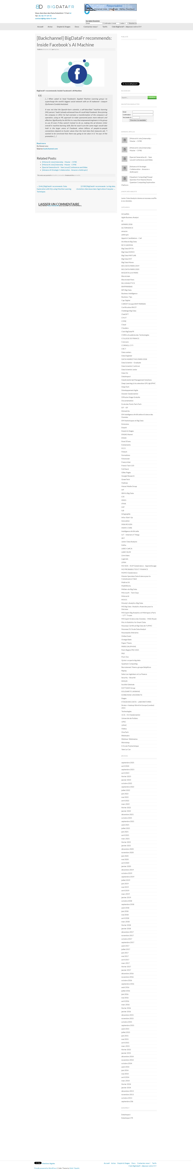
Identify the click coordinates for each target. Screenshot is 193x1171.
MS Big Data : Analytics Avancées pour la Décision (137, 607)
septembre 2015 (127, 1025)
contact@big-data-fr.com (45, 18)
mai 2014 (125, 1074)
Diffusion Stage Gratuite (130, 397)
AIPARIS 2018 (126, 224)
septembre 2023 (127, 769)
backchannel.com (50, 149)
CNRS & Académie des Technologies (135, 335)
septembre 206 (127, 1101)
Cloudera (124, 328)
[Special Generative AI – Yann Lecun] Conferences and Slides (141, 158)
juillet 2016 (125, 991)
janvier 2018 (126, 928)
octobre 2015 (126, 1022)
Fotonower (125, 459)
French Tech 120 (127, 465)
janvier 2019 (126, 897)
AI (122, 221)
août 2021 (125, 825)
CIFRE (123, 321)
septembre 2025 (127, 762)
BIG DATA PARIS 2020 (130, 269)
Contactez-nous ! (143, 1163)
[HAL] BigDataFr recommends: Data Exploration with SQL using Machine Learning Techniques (54, 189)
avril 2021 (125, 835)
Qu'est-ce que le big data (130, 660)
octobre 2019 (126, 873)
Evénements (126, 445)
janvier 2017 (126, 970)
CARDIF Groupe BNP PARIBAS (133, 304)
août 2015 (125, 1029)
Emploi (124, 427)
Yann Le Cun (126, 749)
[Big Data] (59, 6)
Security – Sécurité (128, 677)
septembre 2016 (127, 984)
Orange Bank (126, 639)
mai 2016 (125, 998)
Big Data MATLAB (128, 255)
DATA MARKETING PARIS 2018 (134, 359)
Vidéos (124, 729)
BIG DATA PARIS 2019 (130, 266)
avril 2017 (125, 960)
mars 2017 (125, 963)
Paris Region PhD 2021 (130, 650)
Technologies (126, 711)
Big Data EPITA (127, 248)
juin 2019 (124, 883)
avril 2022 (125, 800)
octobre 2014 (126, 1063)
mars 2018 (125, 921)
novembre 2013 (127, 1094)
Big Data (56, 49)
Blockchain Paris (127, 280)
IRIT (123, 538)
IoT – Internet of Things (130, 535)
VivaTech (125, 732)
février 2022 (126, 807)
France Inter (126, 462)
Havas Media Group (129, 486)
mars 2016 (125, 1004)
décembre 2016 (127, 973)
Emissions (125, 424)
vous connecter (53, 205)
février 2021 (126, 842)
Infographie (125, 514)
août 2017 (125, 946)
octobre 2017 (126, 939)
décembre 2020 (127, 849)
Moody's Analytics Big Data (132, 603)
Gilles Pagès (126, 472)
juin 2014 (124, 1070)
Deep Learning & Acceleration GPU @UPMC (138, 383)
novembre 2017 (127, 935)
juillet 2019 (125, 880)
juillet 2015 (125, 1032)
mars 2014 (125, 1081)
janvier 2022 (126, 811)
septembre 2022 (127, 787)
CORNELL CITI (127, 345)
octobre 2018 (126, 901)
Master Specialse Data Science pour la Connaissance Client (135, 577)
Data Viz (124, 373)
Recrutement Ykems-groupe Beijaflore (136, 667)
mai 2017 (125, 956)
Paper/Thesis (126, 643)
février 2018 (126, 925)
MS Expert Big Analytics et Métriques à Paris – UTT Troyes (138, 614)
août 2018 (125, 908)
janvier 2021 (126, 845)
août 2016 (125, 987)
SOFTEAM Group (128, 688)
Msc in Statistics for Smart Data (133, 622)
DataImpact (126, 376)
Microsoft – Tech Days (130, 593)
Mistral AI (125, 596)
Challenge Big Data (128, 311)
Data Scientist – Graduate (131, 362)
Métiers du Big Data (129, 589)
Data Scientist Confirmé (130, 366)
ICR (122, 497)
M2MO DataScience (129, 573)
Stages (124, 698)
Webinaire (125, 735)
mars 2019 (125, 894)
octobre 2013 (126, 1098)
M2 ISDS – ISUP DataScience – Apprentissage (138, 566)
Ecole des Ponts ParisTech (131, 404)
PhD (123, 653)
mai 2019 (125, 887)
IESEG (123, 500)
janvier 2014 (126, 1087)
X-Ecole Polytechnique (130, 746)
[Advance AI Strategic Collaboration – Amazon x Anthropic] (140, 169)
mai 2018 (125, 915)
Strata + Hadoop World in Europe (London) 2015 (137, 706)
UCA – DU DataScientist (130, 715)
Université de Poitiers (129, 718)
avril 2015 (125, 1043)
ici (70, 13)
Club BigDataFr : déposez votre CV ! (142, 1166)
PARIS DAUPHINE (128, 646)
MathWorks (126, 586)
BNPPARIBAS (126, 286)
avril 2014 (125, 1077)
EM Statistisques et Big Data (132, 420)
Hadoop (124, 483)
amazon (124, 231)
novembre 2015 (127, 1018)
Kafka (123, 545)
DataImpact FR (127, 1118)
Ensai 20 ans (126, 441)
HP (122, 490)
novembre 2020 (127, 852)
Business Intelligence (129, 293)
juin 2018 (124, 911)
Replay (124, 671)
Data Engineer (126, 356)
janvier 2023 (126, 780)
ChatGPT (125, 314)
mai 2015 (125, 1039)
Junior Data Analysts (129, 541)
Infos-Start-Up (127, 517)
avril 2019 (125, 890)
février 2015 (126, 1049)
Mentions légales (48, 1163)
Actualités (55, 175)
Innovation (61, 175)
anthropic (125, 235)
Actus (50, 27)
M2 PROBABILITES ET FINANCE (134, 569)
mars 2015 (125, 1046)
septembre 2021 (127, 821)
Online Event (126, 636)
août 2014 (125, 1067)
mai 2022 (125, 797)
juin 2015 (124, 1036)
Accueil (40, 27)
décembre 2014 (127, 1056)
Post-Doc (125, 657)
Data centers (126, 352)
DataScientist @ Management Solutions (136, 380)
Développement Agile (129, 390)
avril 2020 (125, 863)
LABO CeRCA (126, 548)
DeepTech (125, 387)
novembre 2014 (127, 1060)
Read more (41, 143)
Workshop (125, 742)
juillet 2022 (125, 790)
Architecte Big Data (129, 241)
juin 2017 (124, 953)
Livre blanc (125, 555)
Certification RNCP (128, 307)
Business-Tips (126, 297)
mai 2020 (125, 859)
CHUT (124, 318)
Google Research (127, 476)
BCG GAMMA (127, 245)
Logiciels (124, 559)
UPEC (123, 722)
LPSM (123, 562)
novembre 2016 (127, 977)
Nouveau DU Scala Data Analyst (133, 629)
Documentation (127, 401)
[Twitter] (87, 14)
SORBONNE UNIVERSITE (131, 695)
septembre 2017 (127, 942)
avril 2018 (125, 918)
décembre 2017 (127, 932)
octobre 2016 (126, 980)
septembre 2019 (127, 877)
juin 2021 (124, 832)
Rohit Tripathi (74, 1168)
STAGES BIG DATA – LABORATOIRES (136, 702)
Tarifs (154, 1163)
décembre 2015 (127, 1015)
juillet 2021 (125, 828)
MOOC (124, 599)
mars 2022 (125, 804)
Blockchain (125, 276)
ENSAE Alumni (127, 434)
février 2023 (126, 776)
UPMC (124, 725)
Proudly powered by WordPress (45, 1168)
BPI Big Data (126, 290)
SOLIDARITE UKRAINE (130, 691)
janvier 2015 (126, 1053)
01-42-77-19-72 (45, 16)
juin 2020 (124, 856)
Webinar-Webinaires (129, 739)
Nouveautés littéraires (129, 633)
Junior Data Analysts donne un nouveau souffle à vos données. (138, 199)
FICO (123, 448)
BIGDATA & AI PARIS (129, 273)
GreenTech (125, 479)
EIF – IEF (124, 407)
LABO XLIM (126, 552)
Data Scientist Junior (129, 369)
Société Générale (127, 684)
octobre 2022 (126, 783)
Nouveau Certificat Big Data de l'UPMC (136, 626)
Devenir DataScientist (129, 394)
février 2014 (126, 1084)
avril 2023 (125, 773)
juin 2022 (124, 794)
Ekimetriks (125, 411)
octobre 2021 (126, 818)
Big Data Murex (127, 262)
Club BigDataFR (127, 331)
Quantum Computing (129, 664)
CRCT (123, 349)
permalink (77, 175)
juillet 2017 (125, 949)
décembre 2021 (127, 814)
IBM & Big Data (127, 493)
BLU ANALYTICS (128, 283)
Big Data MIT (126, 259)
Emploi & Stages (63, 27)
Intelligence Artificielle (130, 531)
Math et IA (125, 582)
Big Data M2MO (128, 252)
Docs (77, 27)
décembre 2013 (127, 1091)
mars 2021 (125, 839)
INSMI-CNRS (126, 528)
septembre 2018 (127, 904)
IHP (123, 507)
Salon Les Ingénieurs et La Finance (134, 674)
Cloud (123, 324)
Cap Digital (125, 300)
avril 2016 (125, 1001)
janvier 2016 (126, 1011)
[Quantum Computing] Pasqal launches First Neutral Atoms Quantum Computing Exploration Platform (138, 181)
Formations (125, 455)
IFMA (123, 503)
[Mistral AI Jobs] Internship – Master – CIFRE (141, 139)
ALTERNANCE (127, 228)
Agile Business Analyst (130, 217)
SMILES (124, 681)
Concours (125, 342)
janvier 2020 (126, 866)
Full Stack (125, 469)
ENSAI (124, 438)
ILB (122, 510)
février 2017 (126, 966)
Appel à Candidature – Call (131, 238)
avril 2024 (125, 766)
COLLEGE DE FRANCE (130, 338)
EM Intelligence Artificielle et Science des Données (137, 415)
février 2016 (126, 1008)
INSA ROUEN (126, 524)
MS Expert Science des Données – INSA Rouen (139, 619)
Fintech (124, 452)
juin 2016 (124, 994)
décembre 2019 (127, 870)
